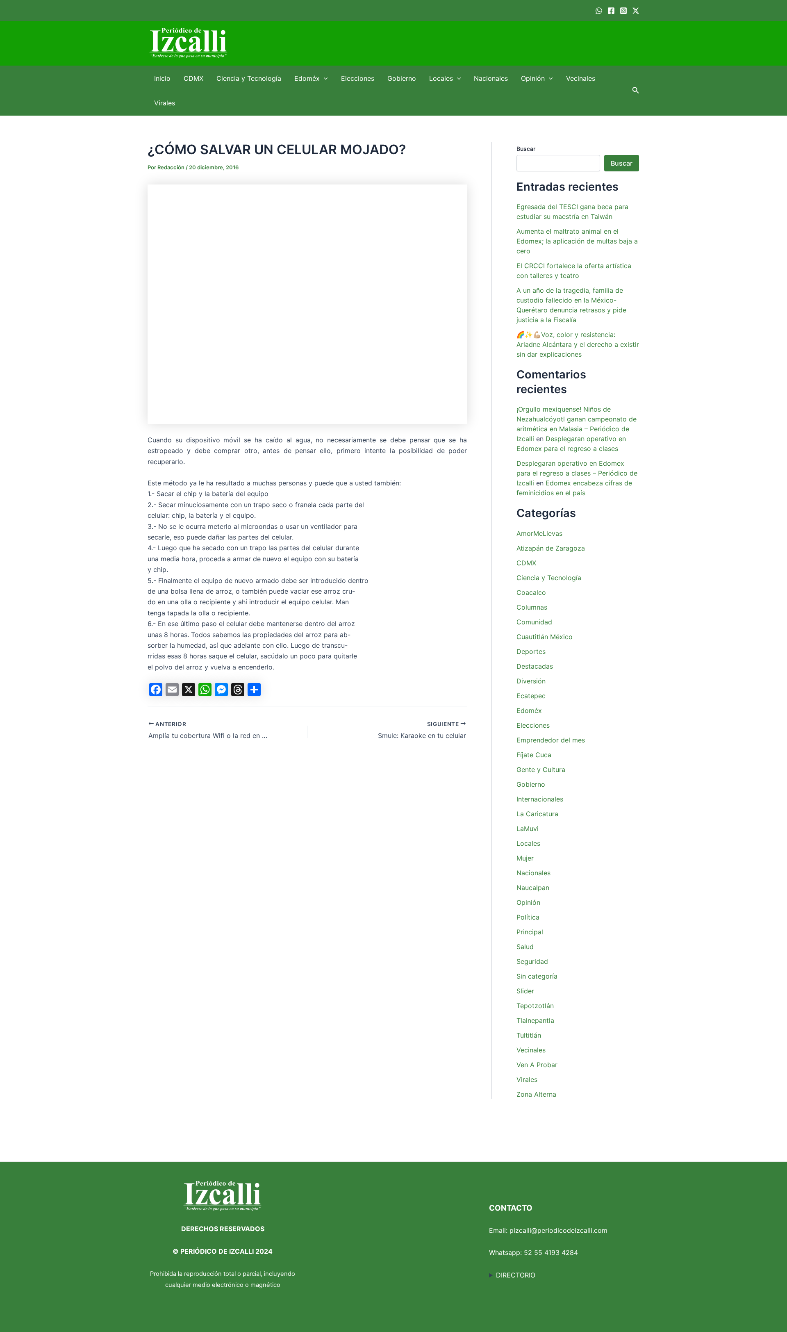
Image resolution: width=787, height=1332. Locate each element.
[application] (324, 78)
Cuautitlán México (544, 637)
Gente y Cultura (540, 769)
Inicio (162, 78)
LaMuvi (527, 828)
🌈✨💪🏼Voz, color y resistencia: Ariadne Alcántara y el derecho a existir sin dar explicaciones (577, 344)
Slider (525, 991)
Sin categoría (536, 976)
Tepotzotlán (535, 1006)
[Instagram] (623, 10)
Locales (441, 78)
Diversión (531, 681)
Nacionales (491, 78)
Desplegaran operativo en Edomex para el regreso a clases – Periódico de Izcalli (576, 473)
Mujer (525, 858)
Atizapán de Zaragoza (550, 548)
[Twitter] (635, 10)
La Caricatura (537, 814)
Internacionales (539, 799)
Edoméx (307, 78)
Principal (529, 932)
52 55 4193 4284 (551, 1252)
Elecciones (357, 78)
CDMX (193, 78)
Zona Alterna (536, 1094)
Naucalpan (532, 887)
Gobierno (401, 78)
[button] (635, 91)
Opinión (533, 78)
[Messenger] (221, 689)
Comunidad (534, 622)
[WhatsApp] (599, 10)
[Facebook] (611, 10)
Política (527, 917)
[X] (188, 689)
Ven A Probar (536, 1065)
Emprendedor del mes (550, 740)
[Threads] (238, 689)
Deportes (531, 651)
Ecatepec (531, 696)
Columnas (531, 607)
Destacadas (534, 666)
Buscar (525, 148)
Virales (164, 103)
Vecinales (580, 78)
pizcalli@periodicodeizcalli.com (558, 1230)
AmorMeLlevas (539, 533)
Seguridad (532, 961)
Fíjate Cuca (533, 755)
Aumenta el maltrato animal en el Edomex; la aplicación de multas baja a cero (577, 241)
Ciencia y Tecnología (248, 78)
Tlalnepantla (535, 1020)
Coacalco (531, 592)
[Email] (172, 689)
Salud (525, 947)
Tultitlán (528, 1035)
